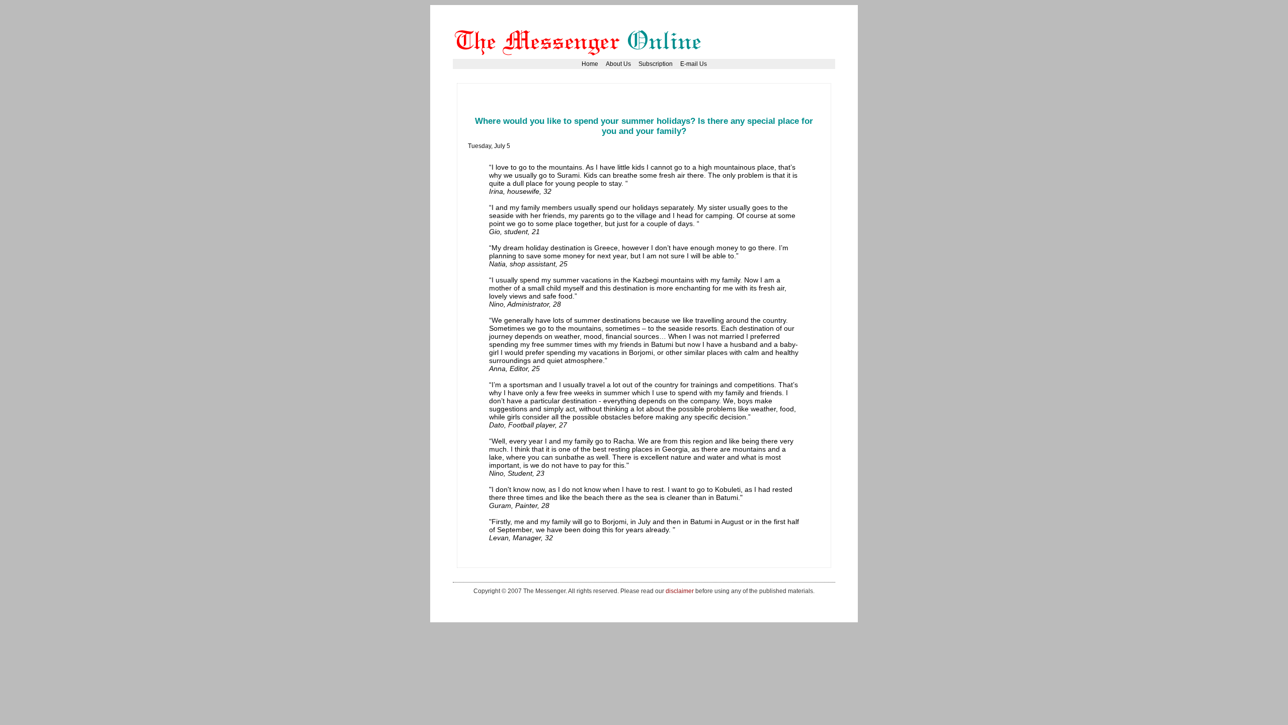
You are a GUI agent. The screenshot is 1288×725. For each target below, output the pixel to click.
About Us (618, 63)
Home (590, 63)
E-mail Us (693, 63)
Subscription (655, 63)
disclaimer (680, 591)
